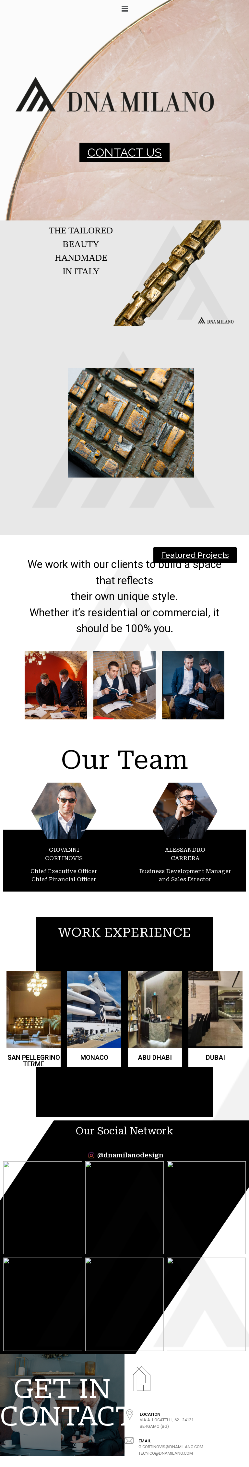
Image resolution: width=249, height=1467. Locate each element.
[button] (124, 152)
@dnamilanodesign (130, 1155)
